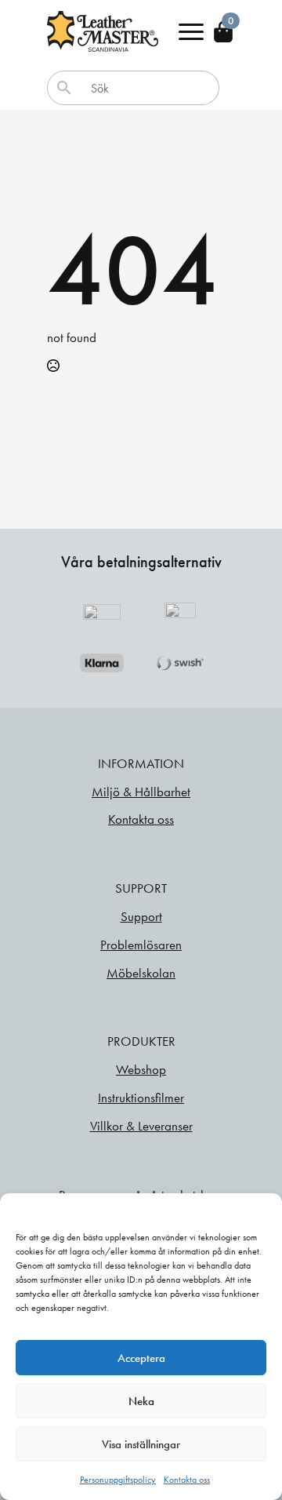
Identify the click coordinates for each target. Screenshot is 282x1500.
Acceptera (141, 1358)
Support (141, 916)
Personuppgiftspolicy (118, 1479)
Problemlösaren (141, 944)
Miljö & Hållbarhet (141, 791)
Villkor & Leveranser (141, 1125)
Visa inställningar (141, 1444)
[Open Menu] (191, 31)
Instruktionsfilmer (141, 1097)
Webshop (141, 1069)
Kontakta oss (187, 1479)
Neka (141, 1401)
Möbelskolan (141, 972)
